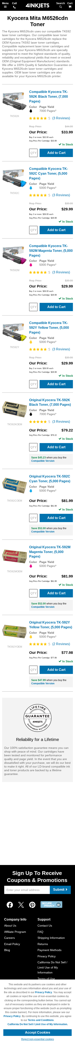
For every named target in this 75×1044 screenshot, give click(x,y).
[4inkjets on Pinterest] (32, 905)
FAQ (40, 931)
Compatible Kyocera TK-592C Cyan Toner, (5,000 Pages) (48, 173)
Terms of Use (46, 978)
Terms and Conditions (41, 1020)
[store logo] (37, 5)
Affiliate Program (15, 931)
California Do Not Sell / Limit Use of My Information (52, 967)
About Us (10, 925)
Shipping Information (51, 937)
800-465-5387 (14, 7)
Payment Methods (49, 950)
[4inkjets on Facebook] (10, 905)
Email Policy (12, 944)
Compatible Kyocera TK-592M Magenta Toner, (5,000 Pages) (51, 250)
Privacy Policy (47, 956)
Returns (43, 944)
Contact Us (45, 925)
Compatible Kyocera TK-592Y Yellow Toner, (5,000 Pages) (49, 327)
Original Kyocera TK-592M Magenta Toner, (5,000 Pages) (49, 551)
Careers (9, 937)
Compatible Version (42, 460)
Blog (7, 950)
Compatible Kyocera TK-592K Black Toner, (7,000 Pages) (48, 96)
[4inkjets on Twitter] (21, 905)
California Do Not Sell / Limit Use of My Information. (38, 1024)
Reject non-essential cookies (37, 1039)
